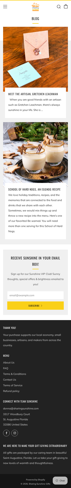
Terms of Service (12, 385)
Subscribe (33, 305)
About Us (8, 362)
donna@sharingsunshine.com (21, 408)
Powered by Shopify (35, 479)
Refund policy (11, 391)
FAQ (5, 368)
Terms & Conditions (14, 374)
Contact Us (9, 379)
